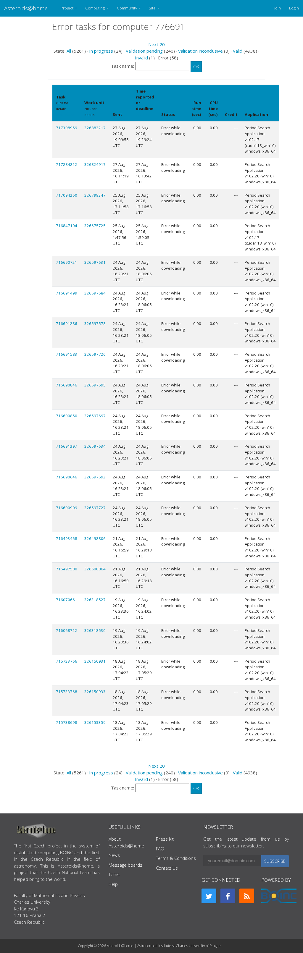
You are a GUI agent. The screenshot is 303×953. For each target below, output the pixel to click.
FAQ (160, 849)
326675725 (95, 225)
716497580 (66, 569)
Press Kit (165, 839)
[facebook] (227, 896)
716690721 (66, 262)
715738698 (66, 722)
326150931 (95, 661)
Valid (237, 51)
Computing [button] (95, 8)
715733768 (66, 691)
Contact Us (167, 868)
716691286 (66, 323)
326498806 (95, 538)
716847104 (66, 225)
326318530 (95, 630)
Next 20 (156, 44)
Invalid (141, 58)
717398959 (66, 127)
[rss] (246, 896)
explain (141, 115)
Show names (65, 115)
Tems (114, 874)
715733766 (66, 661)
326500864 (95, 569)
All (69, 51)
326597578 (95, 323)
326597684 (95, 293)
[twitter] (209, 896)
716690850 (66, 415)
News (114, 855)
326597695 (95, 385)
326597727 (95, 507)
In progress (101, 51)
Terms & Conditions (176, 858)
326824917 (95, 164)
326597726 (95, 354)
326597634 (95, 446)
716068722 (66, 630)
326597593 (95, 477)
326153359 (95, 722)
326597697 (95, 415)
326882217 (95, 127)
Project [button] (67, 8)
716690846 (66, 385)
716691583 (66, 354)
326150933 (95, 691)
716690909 (66, 507)
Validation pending (144, 51)
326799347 (95, 195)
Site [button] (153, 8)
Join (277, 8)
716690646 (66, 477)
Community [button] (127, 8)
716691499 (66, 293)
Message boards (125, 865)
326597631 (95, 262)
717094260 (66, 195)
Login (294, 8)
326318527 (95, 599)
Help (113, 884)
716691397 (66, 446)
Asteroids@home (26, 8)
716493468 (66, 538)
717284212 (66, 164)
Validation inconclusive (200, 51)
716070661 (66, 599)
